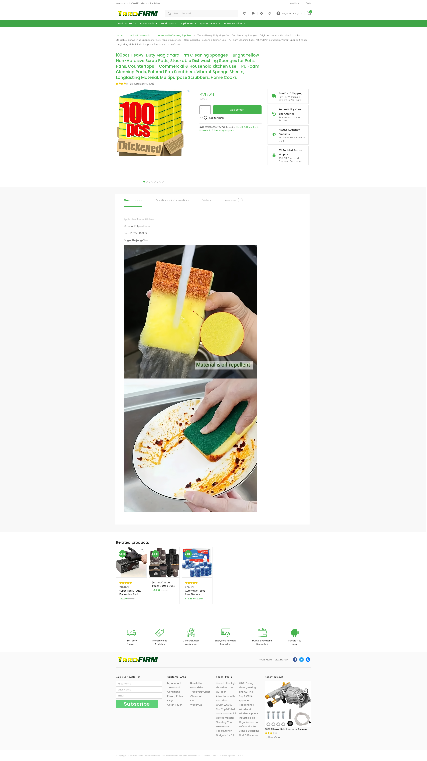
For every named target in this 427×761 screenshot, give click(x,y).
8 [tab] (163, 182)
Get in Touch (174, 704)
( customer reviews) (142, 83)
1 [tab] (144, 182)
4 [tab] (152, 182)
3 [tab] (149, 182)
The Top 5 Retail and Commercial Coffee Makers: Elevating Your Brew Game (226, 717)
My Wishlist (196, 687)
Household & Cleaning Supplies (174, 35)
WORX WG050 (224, 704)
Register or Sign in (292, 13)
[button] (188, 91)
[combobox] (201, 13)
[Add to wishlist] (132, 551)
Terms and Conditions (173, 689)
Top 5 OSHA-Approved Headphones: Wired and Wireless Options (248, 704)
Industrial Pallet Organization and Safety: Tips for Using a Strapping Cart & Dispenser (249, 726)
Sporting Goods (209, 23)
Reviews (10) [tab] (234, 200)
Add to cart (237, 109)
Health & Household (139, 35)
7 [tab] (160, 182)
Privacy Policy (175, 696)
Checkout (196, 696)
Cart (192, 700)
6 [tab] (157, 182)
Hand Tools (167, 23)
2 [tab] (147, 182)
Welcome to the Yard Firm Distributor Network (138, 3)
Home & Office (233, 23)
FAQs (308, 3)
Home (119, 35)
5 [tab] (155, 182)
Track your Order (200, 691)
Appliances (186, 23)
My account (174, 683)
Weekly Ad (295, 3)
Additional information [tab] (172, 200)
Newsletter (196, 683)
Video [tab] (206, 200)
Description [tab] (133, 200)
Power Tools (147, 23)
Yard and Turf (126, 23)
